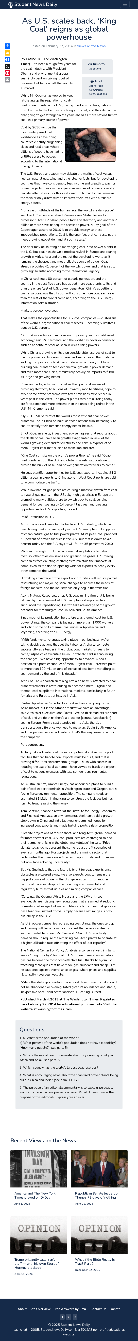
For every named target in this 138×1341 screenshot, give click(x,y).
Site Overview (40, 1309)
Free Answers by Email (71, 1309)
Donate (115, 1309)
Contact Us (99, 1309)
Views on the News (91, 46)
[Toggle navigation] (125, 4)
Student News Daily (35, 4)
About (22, 1309)
